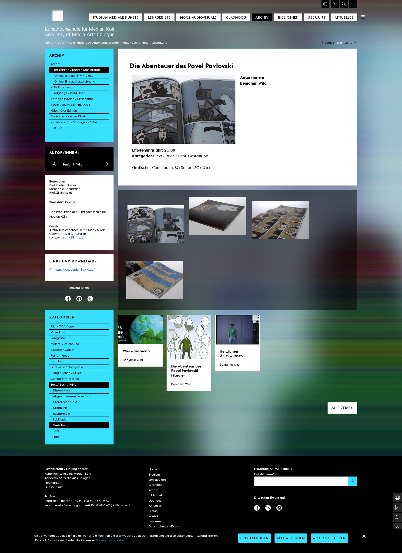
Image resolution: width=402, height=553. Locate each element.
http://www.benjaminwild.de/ (75, 269)
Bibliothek (288, 17)
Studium (154, 474)
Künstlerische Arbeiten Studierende (94, 42)
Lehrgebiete (159, 17)
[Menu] (362, 16)
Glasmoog (236, 17)
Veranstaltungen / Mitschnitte (72, 99)
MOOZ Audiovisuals (198, 17)
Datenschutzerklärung (164, 526)
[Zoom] (155, 224)
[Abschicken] (352, 481)
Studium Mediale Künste (115, 17)
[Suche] (344, 4)
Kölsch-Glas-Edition (64, 110)
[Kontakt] (335, 4)
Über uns (316, 17)
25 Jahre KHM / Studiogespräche (74, 122)
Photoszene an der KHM (68, 116)
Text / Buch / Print (135, 42)
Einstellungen (254, 538)
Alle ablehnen (291, 538)
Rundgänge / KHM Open (68, 93)
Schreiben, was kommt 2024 (70, 104)
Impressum (156, 521)
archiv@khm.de (73, 237)
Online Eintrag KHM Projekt (73, 75)
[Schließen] (363, 536)
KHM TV (56, 128)
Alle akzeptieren (329, 538)
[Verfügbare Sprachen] (325, 4)
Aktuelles (344, 17)
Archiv (262, 17)
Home (49, 42)
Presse (153, 511)
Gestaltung (159, 42)
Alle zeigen (342, 408)
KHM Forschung (62, 87)
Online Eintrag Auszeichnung (74, 81)
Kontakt (154, 516)
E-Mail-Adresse (264, 474)
